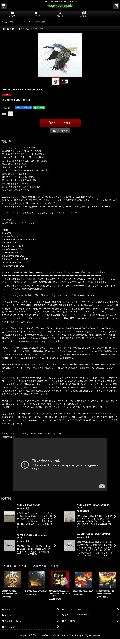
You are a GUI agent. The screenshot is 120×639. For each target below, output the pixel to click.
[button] (4, 6)
